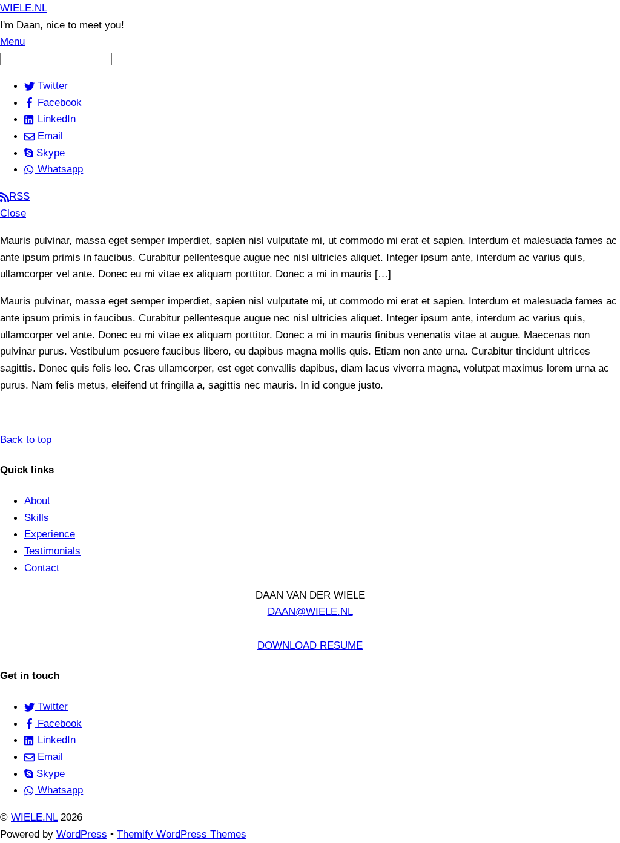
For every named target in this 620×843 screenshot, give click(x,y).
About (37, 500)
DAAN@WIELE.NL (310, 611)
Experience (49, 534)
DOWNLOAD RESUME (310, 645)
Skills (36, 517)
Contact (41, 568)
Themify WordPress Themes (181, 834)
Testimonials (52, 551)
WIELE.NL (34, 817)
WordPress (81, 834)
